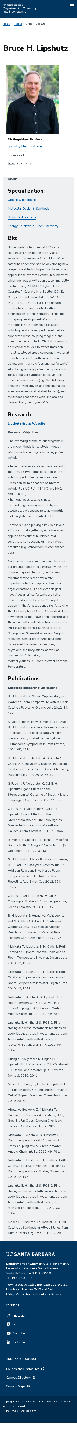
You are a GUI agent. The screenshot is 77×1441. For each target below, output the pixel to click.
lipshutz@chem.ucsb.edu (25, 146)
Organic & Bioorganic (22, 200)
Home (6, 23)
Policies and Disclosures (22, 1369)
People (18, 23)
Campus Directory (18, 1378)
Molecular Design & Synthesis (29, 208)
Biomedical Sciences (22, 217)
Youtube (19, 1333)
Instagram (20, 1315)
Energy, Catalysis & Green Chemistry (33, 226)
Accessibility (28, 1410)
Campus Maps (15, 1386)
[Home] (20, 13)
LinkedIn (19, 1342)
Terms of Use (10, 1410)
